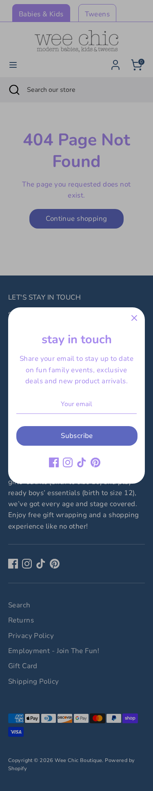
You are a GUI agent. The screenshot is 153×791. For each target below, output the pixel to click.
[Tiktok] (81, 462)
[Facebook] (54, 462)
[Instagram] (68, 462)
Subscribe (77, 435)
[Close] (134, 318)
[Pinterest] (95, 462)
